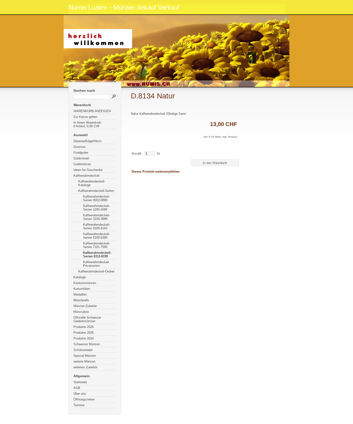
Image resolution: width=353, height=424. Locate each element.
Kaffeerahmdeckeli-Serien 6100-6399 (96, 235)
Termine (79, 405)
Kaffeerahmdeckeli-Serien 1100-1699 (96, 207)
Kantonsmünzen (84, 283)
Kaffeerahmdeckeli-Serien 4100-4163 (96, 226)
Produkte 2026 (83, 327)
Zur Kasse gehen (85, 117)
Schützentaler (83, 350)
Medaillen (80, 294)
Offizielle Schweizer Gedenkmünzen (87, 319)
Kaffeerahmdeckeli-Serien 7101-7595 (96, 245)
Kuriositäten (81, 289)
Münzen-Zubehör (85, 306)
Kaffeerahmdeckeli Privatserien (96, 263)
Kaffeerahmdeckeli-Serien (96, 191)
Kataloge (79, 277)
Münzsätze (81, 312)
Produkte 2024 (83, 338)
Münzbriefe (81, 300)
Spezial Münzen (84, 355)
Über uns (79, 393)
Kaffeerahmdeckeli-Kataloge (91, 183)
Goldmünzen (82, 164)
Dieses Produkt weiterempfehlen (156, 171)
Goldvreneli (81, 158)
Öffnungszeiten (84, 399)
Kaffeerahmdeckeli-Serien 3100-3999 (96, 217)
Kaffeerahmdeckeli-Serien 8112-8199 (97, 254)
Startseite (80, 382)
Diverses (79, 147)
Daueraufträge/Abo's (87, 141)
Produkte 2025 (83, 332)
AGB (76, 388)
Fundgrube (80, 152)
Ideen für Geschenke (88, 170)
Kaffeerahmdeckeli (86, 175)
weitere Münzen (84, 361)
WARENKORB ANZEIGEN (92, 111)
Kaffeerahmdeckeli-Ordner (96, 271)
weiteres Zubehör (85, 367)
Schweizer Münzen (86, 344)
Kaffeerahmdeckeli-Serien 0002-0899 (96, 198)
